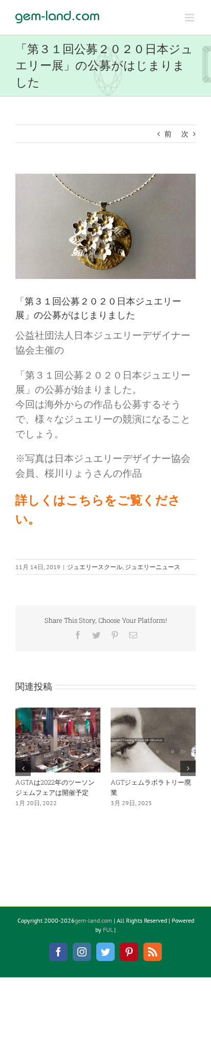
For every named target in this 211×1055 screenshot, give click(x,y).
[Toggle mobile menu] (190, 17)
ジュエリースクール (94, 567)
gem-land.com (93, 920)
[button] (23, 768)
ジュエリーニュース (152, 567)
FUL (108, 929)
